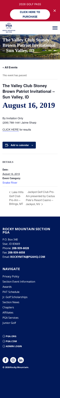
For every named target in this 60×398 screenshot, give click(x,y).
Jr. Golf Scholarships (15, 297)
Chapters (8, 307)
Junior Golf (9, 323)
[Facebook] (5, 360)
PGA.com (11, 341)
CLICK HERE (10, 129)
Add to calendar (20, 145)
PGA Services (10, 317)
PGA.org (11, 336)
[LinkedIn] (21, 360)
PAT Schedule (11, 292)
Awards (7, 287)
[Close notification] (55, 11)
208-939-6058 (16, 252)
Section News (10, 302)
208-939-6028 (20, 248)
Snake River (9, 182)
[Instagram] (13, 360)
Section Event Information (18, 281)
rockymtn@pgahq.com (27, 257)
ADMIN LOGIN (14, 346)
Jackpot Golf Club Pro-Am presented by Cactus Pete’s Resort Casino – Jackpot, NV (40, 198)
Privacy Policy (10, 276)
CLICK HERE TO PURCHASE (30, 14)
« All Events (10, 67)
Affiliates (7, 312)
